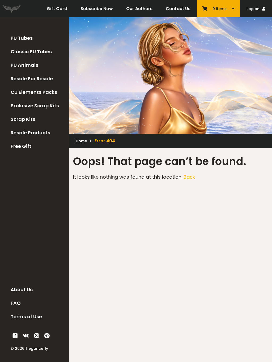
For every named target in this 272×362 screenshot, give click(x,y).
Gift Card (57, 9)
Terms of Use (26, 316)
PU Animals (24, 65)
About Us (22, 289)
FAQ (16, 303)
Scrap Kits (23, 119)
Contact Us (178, 9)
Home (81, 141)
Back (189, 177)
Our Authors (139, 9)
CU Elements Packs (34, 92)
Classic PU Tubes (31, 51)
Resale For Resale (32, 78)
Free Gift (21, 146)
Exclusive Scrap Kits (35, 105)
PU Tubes (22, 38)
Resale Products (30, 132)
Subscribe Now (96, 9)
